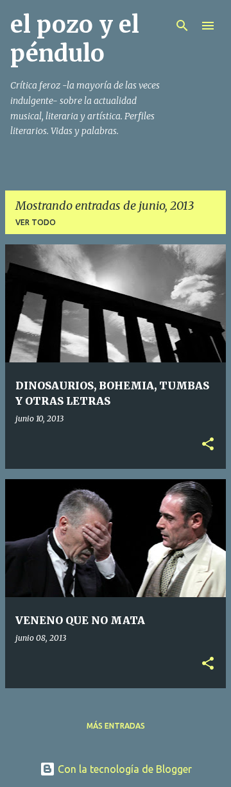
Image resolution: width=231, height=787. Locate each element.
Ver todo (35, 222)
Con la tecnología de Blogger (123, 769)
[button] (208, 444)
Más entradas (116, 726)
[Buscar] (182, 25)
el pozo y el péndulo (74, 39)
